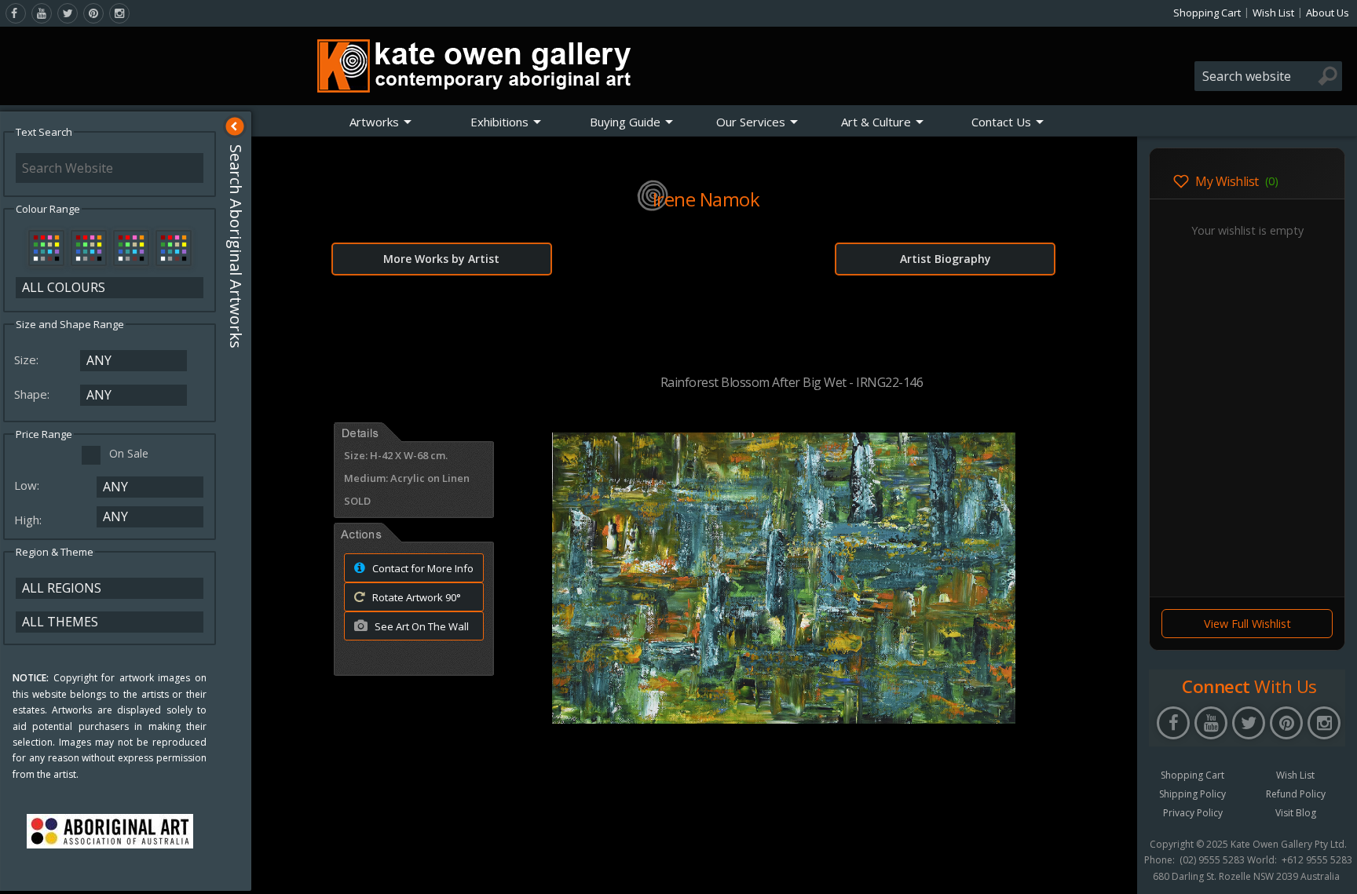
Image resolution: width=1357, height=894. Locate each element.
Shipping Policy (1192, 794)
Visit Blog (1295, 812)
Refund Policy (1296, 794)
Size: (28, 359)
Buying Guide (625, 122)
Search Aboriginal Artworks (236, 246)
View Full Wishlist (1247, 623)
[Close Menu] (235, 126)
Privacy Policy (1193, 812)
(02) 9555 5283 (1212, 860)
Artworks (374, 122)
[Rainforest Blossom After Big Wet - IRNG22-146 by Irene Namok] (783, 719)
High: (29, 519)
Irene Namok (706, 199)
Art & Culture (876, 122)
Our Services (750, 122)
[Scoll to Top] (1113, 869)
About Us (1327, 12)
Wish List (1273, 12)
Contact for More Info (422, 568)
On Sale (128, 453)
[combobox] (1268, 76)
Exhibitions (499, 122)
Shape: (33, 394)
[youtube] (41, 13)
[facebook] (15, 13)
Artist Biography (945, 258)
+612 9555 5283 (1317, 860)
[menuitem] (381, 121)
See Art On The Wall (420, 626)
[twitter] (67, 13)
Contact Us (1001, 122)
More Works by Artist (441, 258)
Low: (28, 485)
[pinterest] (93, 13)
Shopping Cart (1207, 12)
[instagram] (119, 13)
